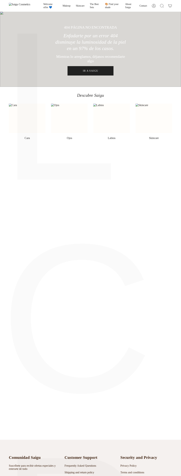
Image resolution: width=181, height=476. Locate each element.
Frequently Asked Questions (80, 465)
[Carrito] (170, 6)
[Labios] (111, 118)
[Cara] (27, 118)
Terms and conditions (132, 472)
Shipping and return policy (79, 472)
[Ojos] (69, 118)
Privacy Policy (128, 465)
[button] (66, 6)
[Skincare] (154, 118)
